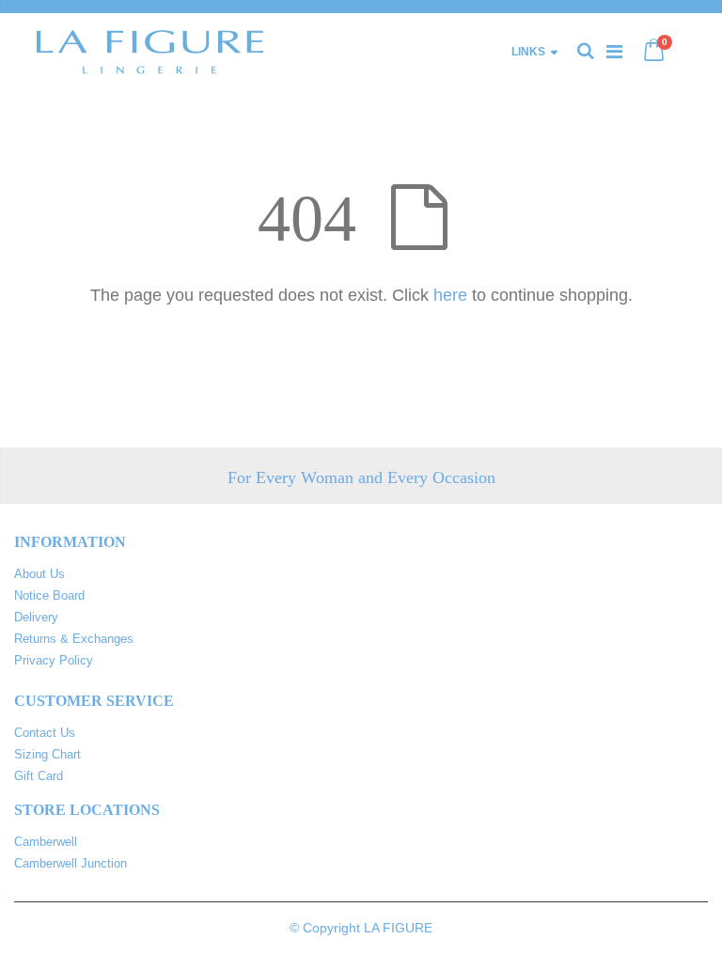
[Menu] (614, 51)
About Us (39, 574)
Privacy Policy (53, 660)
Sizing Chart (47, 754)
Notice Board (49, 595)
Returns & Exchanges (73, 639)
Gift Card (38, 776)
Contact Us (44, 733)
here (450, 295)
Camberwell (45, 842)
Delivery (36, 617)
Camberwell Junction (70, 863)
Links (528, 51)
